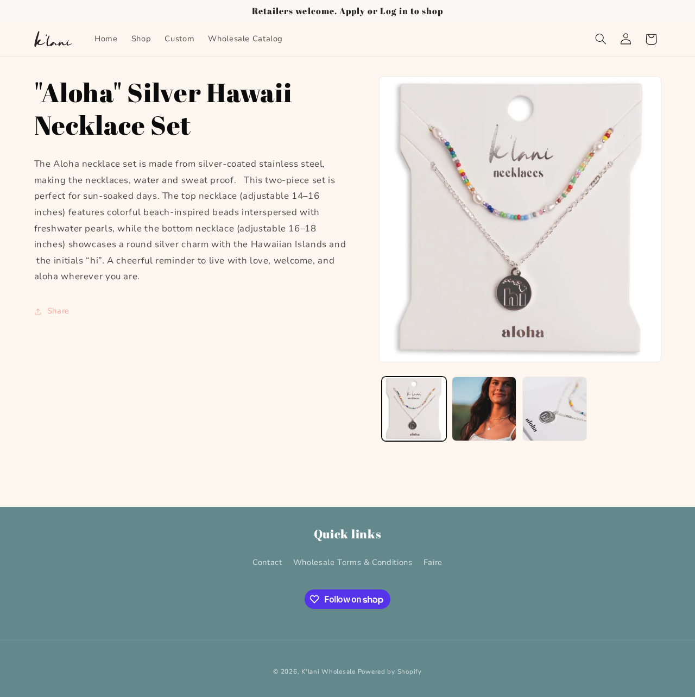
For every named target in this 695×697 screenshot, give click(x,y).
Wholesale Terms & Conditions (353, 562)
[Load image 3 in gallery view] (554, 408)
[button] (600, 39)
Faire (433, 562)
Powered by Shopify (390, 671)
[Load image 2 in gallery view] (484, 408)
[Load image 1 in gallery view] (414, 408)
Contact (267, 562)
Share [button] (58, 311)
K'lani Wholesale (328, 671)
